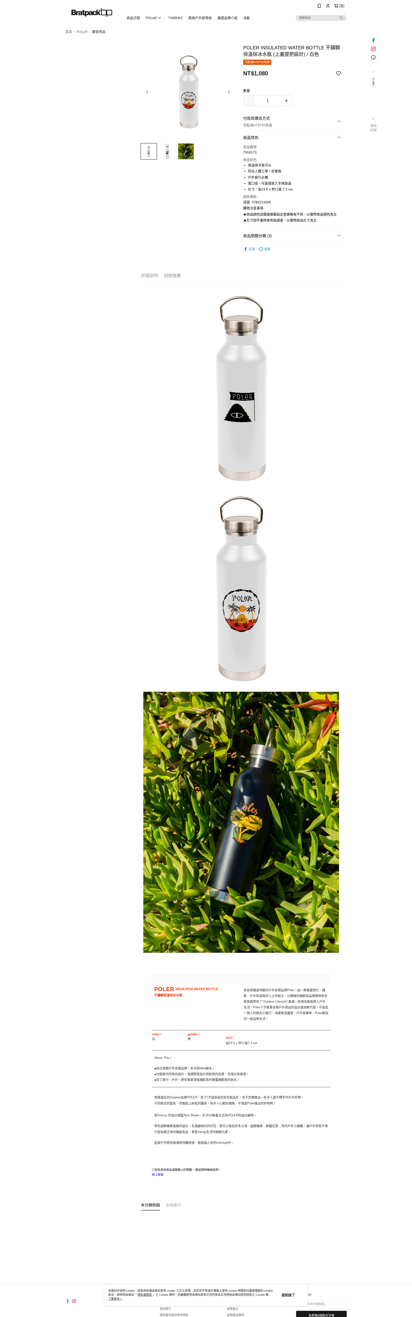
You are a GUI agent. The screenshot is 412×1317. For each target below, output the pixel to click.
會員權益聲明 (235, 1315)
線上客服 (157, 1174)
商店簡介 (165, 1309)
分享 (251, 249)
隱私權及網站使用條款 (174, 1315)
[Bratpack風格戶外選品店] (91, 12)
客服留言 (232, 1309)
